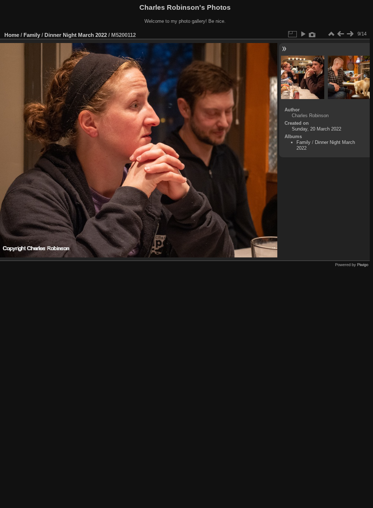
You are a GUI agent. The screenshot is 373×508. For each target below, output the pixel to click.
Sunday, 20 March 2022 (316, 129)
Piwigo (362, 264)
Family (31, 35)
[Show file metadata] (312, 34)
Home (11, 35)
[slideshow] (303, 34)
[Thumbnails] (331, 34)
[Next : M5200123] (350, 34)
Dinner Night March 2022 (75, 35)
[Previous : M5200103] (340, 34)
